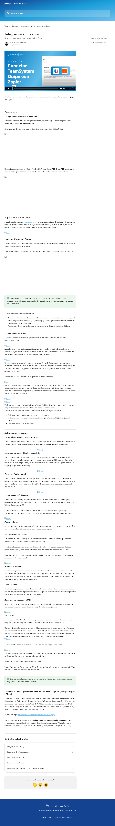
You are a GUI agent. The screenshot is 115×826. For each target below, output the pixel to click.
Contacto (70, 817)
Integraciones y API (27, 26)
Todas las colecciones (11, 26)
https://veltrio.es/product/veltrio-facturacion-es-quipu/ (36, 715)
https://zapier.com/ (30, 222)
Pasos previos (94, 35)
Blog (50, 817)
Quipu (44, 817)
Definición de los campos (98, 42)
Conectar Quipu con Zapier (98, 38)
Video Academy (60, 817)
